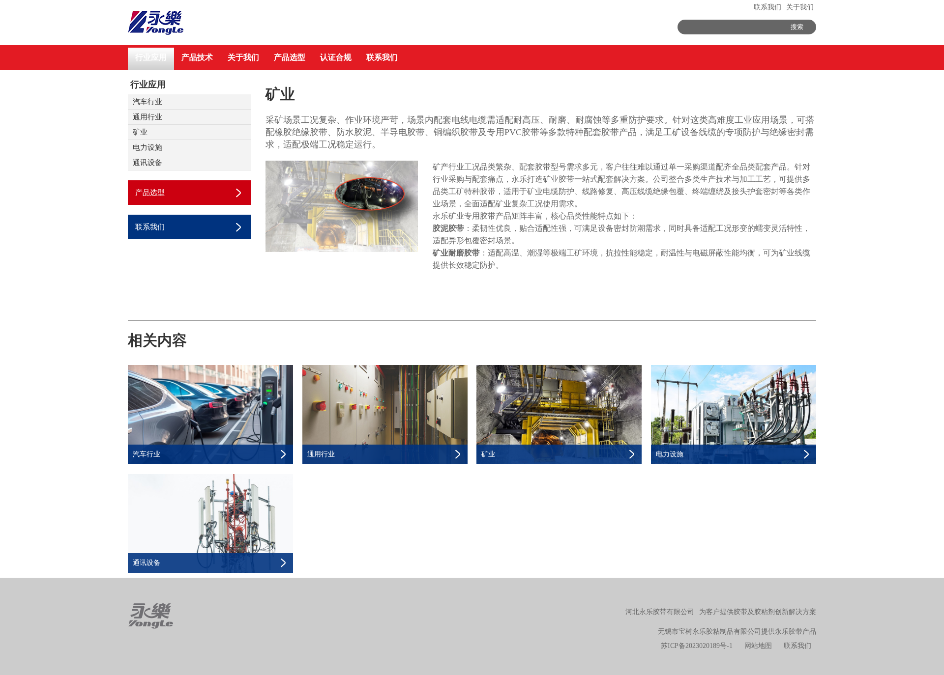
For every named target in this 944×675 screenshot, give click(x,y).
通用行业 (147, 117)
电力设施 (147, 147)
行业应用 (151, 57)
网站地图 (758, 645)
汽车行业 (147, 102)
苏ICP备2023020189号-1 (697, 645)
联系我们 (767, 7)
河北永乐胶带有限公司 (659, 612)
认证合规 (336, 57)
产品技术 (197, 57)
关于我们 (800, 7)
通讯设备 (147, 163)
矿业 (140, 132)
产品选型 (289, 57)
